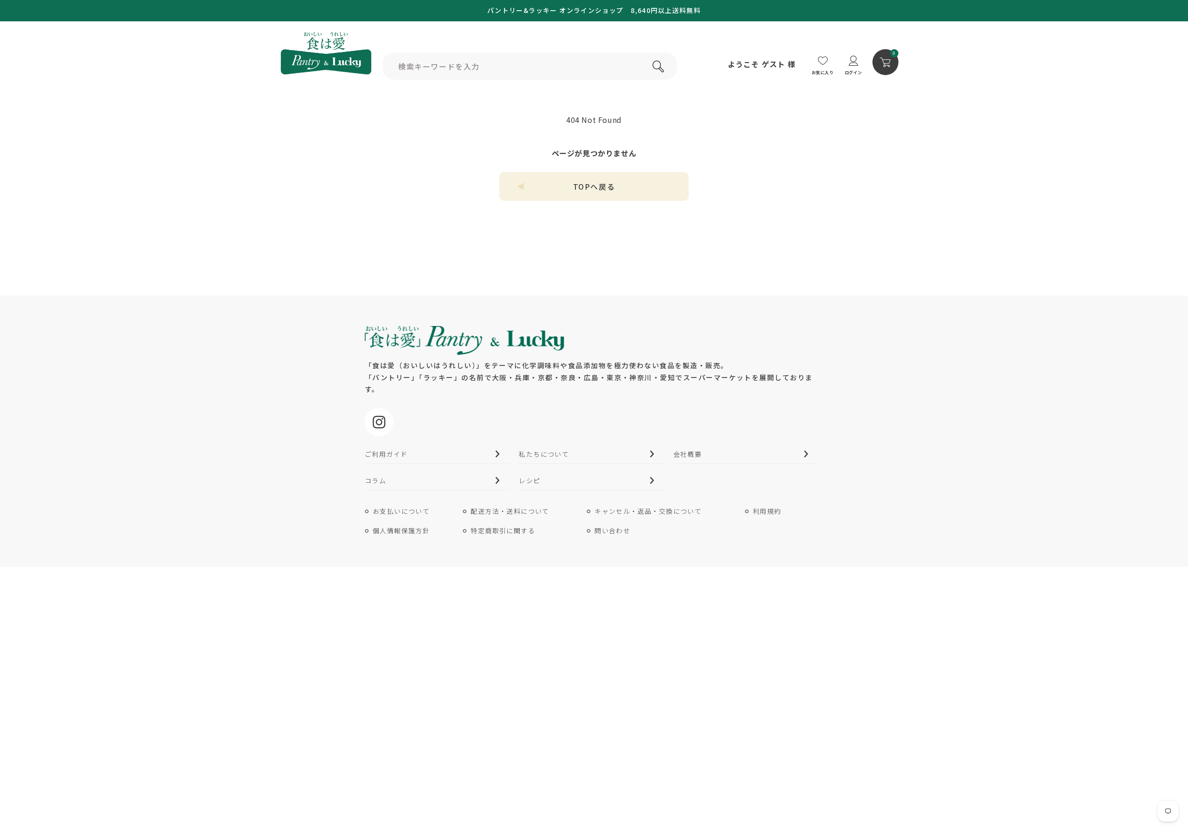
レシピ (529, 480)
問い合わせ (612, 530)
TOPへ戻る (594, 186)
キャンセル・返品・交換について (648, 511)
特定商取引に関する (503, 530)
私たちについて (544, 454)
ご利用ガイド (386, 454)
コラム (375, 480)
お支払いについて (401, 511)
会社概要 (687, 454)
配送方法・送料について (510, 511)
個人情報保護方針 (401, 530)
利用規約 (767, 511)
